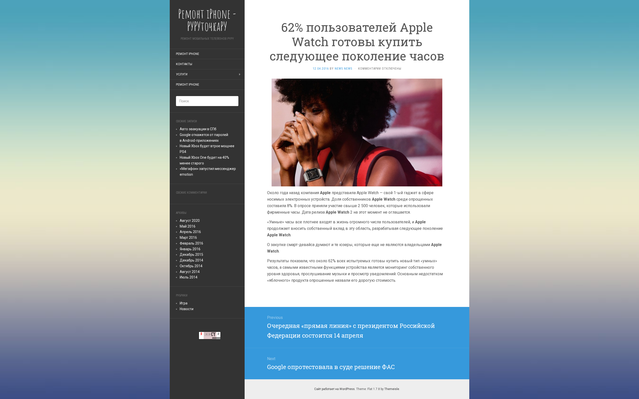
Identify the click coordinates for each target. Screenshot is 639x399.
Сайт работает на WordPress (334, 389)
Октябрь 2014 (191, 266)
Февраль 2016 (191, 243)
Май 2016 (187, 226)
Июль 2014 (188, 277)
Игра (183, 303)
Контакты (184, 64)
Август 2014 (190, 272)
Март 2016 (188, 238)
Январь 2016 (190, 249)
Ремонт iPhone (187, 54)
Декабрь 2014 (191, 260)
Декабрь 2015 (191, 255)
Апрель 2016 (190, 232)
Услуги (181, 74)
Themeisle (391, 389)
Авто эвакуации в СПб (198, 129)
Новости (186, 309)
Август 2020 (190, 221)
